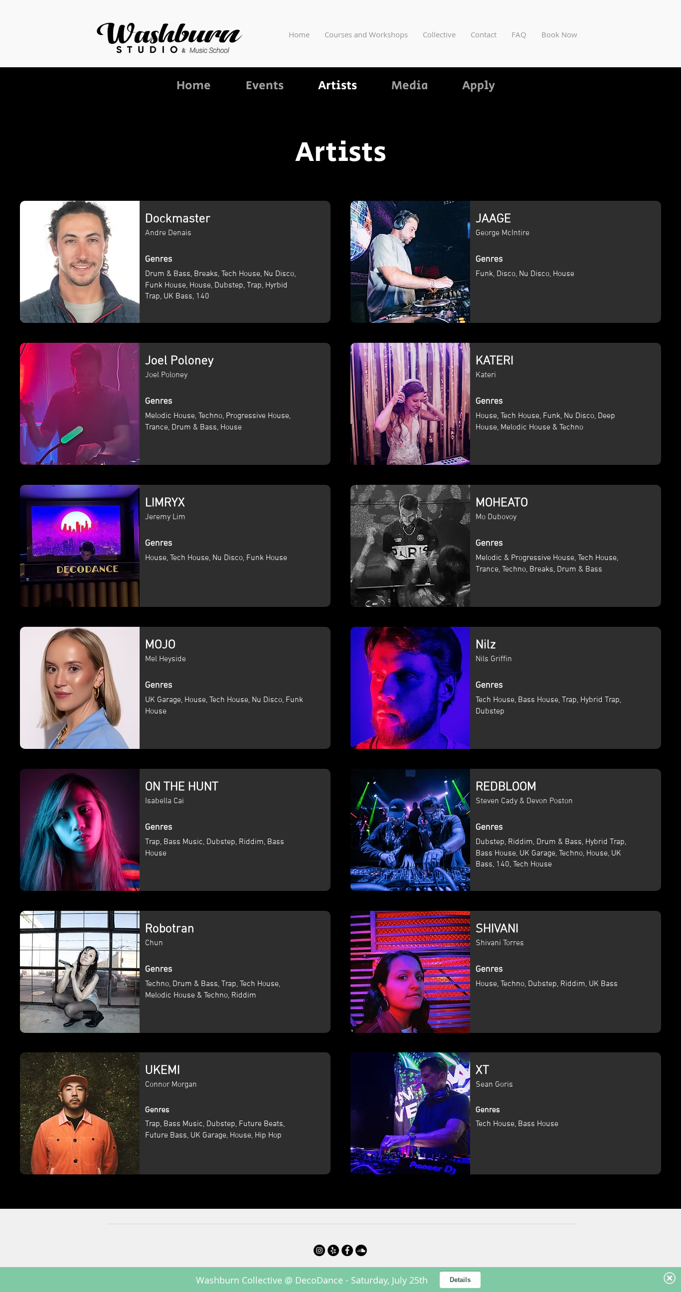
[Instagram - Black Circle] (319, 1250)
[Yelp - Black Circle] (333, 1250)
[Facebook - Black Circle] (347, 1250)
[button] (366, 34)
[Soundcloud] (361, 1250)
